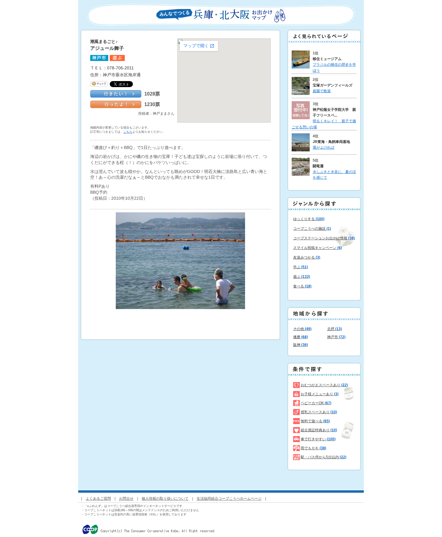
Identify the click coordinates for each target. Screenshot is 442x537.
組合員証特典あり (319, 430)
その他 (302, 329)
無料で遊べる (315, 421)
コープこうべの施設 (312, 228)
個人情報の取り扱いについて (165, 498)
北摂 (334, 329)
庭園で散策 (322, 91)
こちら (127, 131)
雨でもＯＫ (313, 448)
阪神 (300, 345)
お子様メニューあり (320, 394)
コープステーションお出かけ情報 (324, 238)
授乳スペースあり (319, 412)
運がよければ (323, 147)
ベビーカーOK (316, 403)
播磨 (300, 337)
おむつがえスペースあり (324, 385)
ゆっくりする (308, 219)
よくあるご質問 (98, 498)
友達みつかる (306, 257)
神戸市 (336, 337)
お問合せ (126, 498)
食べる (302, 286)
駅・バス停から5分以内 (323, 457)
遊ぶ (301, 277)
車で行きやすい (318, 439)
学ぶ (300, 267)
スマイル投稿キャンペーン (317, 248)
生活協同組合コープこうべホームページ (229, 498)
